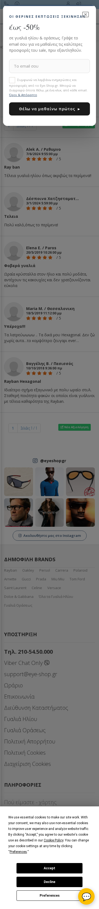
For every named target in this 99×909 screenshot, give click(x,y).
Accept (49, 868)
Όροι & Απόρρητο (23, 95)
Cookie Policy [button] (53, 840)
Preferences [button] (18, 852)
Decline (49, 882)
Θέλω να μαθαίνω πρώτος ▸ (49, 108)
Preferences (50, 896)
